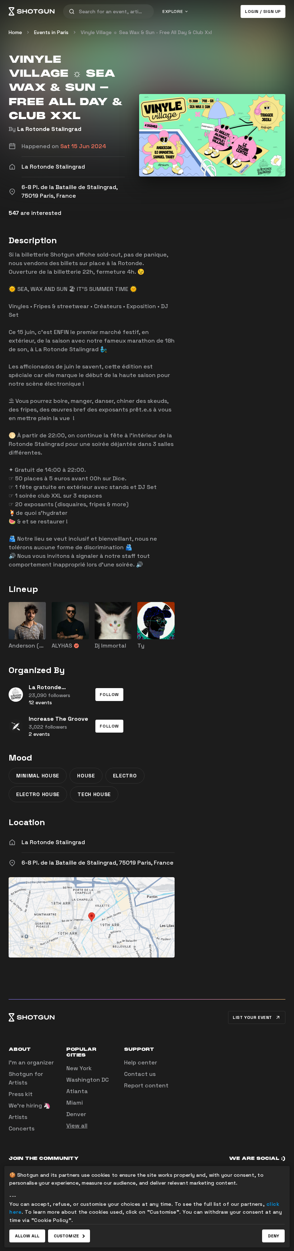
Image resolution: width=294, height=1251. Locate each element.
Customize (66, 1236)
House (86, 775)
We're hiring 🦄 (30, 1105)
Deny (273, 1236)
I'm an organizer (31, 1062)
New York (79, 1068)
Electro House (38, 794)
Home (15, 32)
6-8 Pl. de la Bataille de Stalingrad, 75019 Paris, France (98, 862)
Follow (109, 694)
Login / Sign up (263, 11)
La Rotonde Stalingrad (49, 129)
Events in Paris (51, 32)
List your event (252, 1017)
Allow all (27, 1236)
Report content (146, 1085)
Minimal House (37, 775)
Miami (74, 1102)
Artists (18, 1117)
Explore (172, 11)
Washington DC (87, 1079)
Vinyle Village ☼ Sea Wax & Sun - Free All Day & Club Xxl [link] (146, 32)
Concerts (21, 1128)
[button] (109, 694)
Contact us (140, 1074)
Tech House (94, 794)
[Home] (31, 11)
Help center (140, 1062)
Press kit (21, 1094)
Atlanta (77, 1091)
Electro (125, 775)
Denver (76, 1114)
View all (76, 1125)
